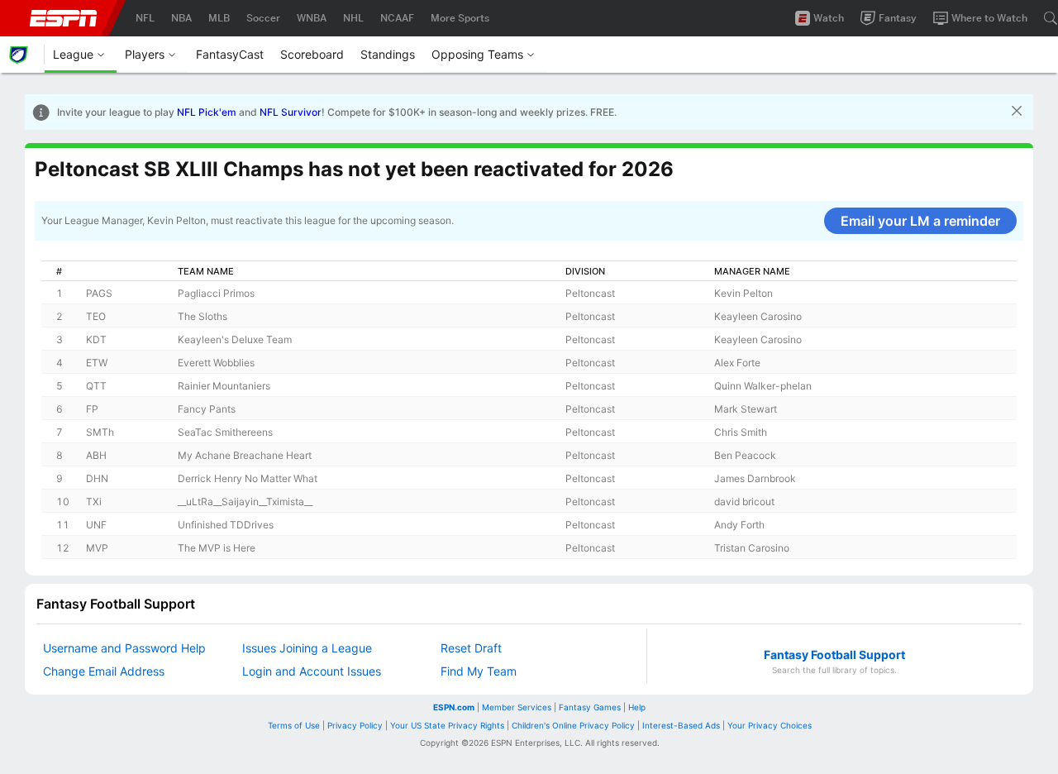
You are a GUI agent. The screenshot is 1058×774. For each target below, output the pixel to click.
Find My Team (479, 671)
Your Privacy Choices (769, 725)
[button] (1017, 112)
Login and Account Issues (311, 671)
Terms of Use (294, 725)
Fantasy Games (590, 707)
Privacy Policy (355, 725)
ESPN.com (453, 707)
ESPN (64, 18)
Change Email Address (103, 671)
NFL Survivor (291, 112)
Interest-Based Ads (681, 725)
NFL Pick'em (206, 112)
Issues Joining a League (307, 648)
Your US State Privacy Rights (447, 725)
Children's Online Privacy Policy (573, 725)
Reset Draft (471, 648)
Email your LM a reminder (920, 221)
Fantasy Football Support (834, 655)
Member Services (516, 707)
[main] (529, 359)
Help (637, 707)
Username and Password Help (124, 648)
